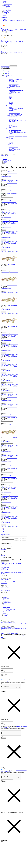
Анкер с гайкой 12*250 (12, 468)
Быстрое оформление (13, 633)
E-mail (2, 673)
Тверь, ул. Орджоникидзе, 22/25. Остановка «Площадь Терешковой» (12, 42)
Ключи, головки (12, 119)
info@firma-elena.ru (5, 66)
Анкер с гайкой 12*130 (12, 417)
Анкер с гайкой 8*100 (12, 193)
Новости (8, 6)
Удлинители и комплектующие (16, 108)
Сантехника (9, 128)
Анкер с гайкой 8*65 (11, 223)
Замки (10, 139)
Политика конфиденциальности (8, 622)
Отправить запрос (4, 561)
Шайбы (10, 104)
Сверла (10, 125)
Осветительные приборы (14, 113)
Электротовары (9, 105)
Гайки (10, 93)
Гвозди (10, 99)
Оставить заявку (13, 66)
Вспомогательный (13, 81)
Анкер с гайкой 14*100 (12, 498)
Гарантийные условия (11, 7)
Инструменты (9, 76)
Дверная (11, 138)
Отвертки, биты (12, 122)
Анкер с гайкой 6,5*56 (12, 173)
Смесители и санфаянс (14, 131)
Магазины (3, 568)
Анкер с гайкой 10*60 (12, 366)
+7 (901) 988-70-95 (5, 41)
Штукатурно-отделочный (15, 86)
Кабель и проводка (13, 111)
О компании (6, 12)
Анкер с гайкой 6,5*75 (12, 183)
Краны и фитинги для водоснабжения (17, 132)
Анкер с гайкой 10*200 (12, 326)
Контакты (5, 11)
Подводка (11, 133)
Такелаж (11, 103)
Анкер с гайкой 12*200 (12, 458)
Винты (10, 98)
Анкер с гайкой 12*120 (12, 407)
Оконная (11, 142)
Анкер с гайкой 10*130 (12, 264)
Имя (2, 667)
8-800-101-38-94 (4, 564)
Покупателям (6, 5)
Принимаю (3, 638)
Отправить (8, 543)
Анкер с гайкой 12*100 (12, 397)
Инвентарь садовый (13, 147)
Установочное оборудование (15, 114)
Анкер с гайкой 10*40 (12, 346)
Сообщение (3, 675)
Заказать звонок (4, 155)
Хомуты (10, 97)
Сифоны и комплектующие (15, 130)
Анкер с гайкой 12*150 (12, 437)
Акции (4, 15)
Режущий (11, 82)
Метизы (8, 87)
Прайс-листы (6, 2)
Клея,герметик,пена (13, 117)
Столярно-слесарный (13, 84)
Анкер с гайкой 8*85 (11, 233)
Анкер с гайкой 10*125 (12, 243)
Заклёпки (11, 102)
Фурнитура (8, 137)
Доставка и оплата (7, 4)
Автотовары (11, 148)
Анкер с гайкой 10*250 (12, 336)
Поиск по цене (5, 537)
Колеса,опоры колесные (14, 149)
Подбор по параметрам (6, 534)
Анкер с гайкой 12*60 (12, 478)
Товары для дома (13, 151)
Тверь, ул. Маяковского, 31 (15, 52)
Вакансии (8, 13)
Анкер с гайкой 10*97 (12, 386)
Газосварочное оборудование (15, 79)
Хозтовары (8, 144)
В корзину (3, 179)
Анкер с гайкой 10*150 (12, 285)
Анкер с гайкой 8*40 (11, 213)
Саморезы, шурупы (13, 94)
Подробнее (3, 549)
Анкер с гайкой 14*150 (12, 518)
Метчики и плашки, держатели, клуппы (18, 120)
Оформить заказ (4, 633)
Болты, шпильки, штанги (14, 92)
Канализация (12, 134)
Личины (11, 143)
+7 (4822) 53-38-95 (5, 29)
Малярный (11, 80)
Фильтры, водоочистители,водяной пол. (18, 136)
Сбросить (3, 543)
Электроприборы (13, 109)
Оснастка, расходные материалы (13, 115)
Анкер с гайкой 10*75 (12, 376)
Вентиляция (11, 145)
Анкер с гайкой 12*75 (12, 488)
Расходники (11, 124)
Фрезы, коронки (12, 121)
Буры (10, 127)
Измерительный (12, 77)
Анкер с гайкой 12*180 (12, 448)
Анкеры (10, 88)
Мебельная (11, 140)
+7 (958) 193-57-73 (5, 52)
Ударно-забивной (13, 85)
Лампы (10, 107)
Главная (5, 1)
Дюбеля (10, 101)
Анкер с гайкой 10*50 (12, 356)
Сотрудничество (7, 10)
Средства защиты (13, 126)
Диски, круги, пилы (13, 116)
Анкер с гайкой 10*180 (12, 305)
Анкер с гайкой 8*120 (12, 203)
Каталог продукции (7, 75)
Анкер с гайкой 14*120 (12, 508)
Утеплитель (11, 150)
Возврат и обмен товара (11, 8)
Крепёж (10, 96)
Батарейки (11, 110)
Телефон (3, 670)
